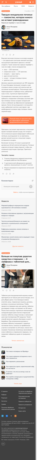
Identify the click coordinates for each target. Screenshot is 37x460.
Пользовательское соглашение (24, 397)
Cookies (3, 404)
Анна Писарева (11, 27)
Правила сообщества (24, 401)
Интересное (22, 408)
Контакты (4, 401)
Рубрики (3, 395)
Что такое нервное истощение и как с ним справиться (19, 357)
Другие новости (17, 246)
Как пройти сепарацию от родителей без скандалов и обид (20, 378)
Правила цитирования (25, 405)
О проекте (4, 391)
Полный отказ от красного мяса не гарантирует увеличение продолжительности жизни (21, 120)
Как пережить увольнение (15, 362)
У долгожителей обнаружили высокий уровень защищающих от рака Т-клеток (18, 164)
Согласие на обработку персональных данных (25, 392)
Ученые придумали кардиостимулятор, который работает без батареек (18, 159)
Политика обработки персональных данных (8, 408)
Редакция (4, 398)
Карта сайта (22, 411)
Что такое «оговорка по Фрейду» (17, 351)
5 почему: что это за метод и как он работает (18, 373)
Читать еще (18, 384)
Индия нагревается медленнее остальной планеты (19, 168)
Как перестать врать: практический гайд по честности (20, 367)
